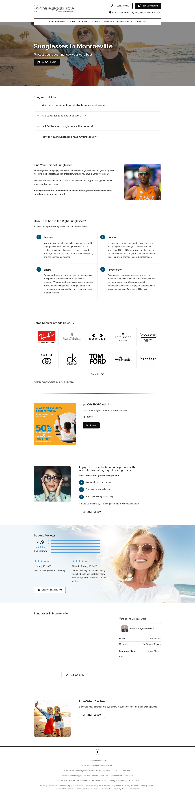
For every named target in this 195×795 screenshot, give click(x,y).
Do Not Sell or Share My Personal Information (120, 789)
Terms (90, 417)
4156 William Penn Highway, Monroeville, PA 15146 (136, 12)
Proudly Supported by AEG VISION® (124, 781)
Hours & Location (57, 22)
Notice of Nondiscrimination (84, 786)
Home (42, 786)
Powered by (81, 781)
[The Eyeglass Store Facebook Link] (97, 752)
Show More (153, 638)
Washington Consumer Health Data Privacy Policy (77, 789)
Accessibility (65, 786)
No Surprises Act (106, 786)
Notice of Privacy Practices (127, 786)
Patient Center (123, 22)
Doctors (72, 22)
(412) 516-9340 (124, 770)
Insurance (84, 22)
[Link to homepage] (60, 8)
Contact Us (140, 22)
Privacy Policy (147, 786)
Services (108, 22)
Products (96, 22)
